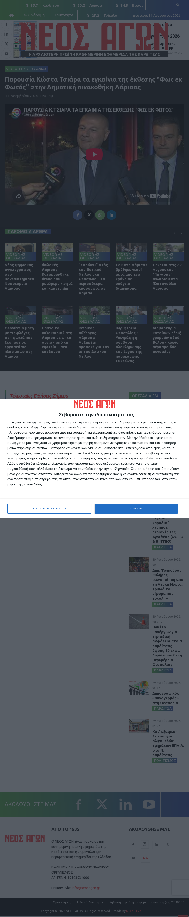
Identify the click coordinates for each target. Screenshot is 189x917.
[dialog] (94, 458)
